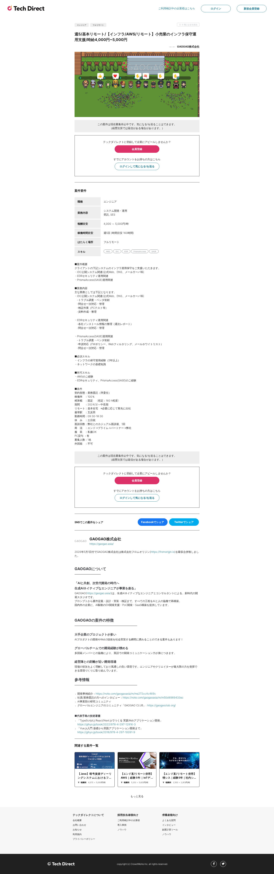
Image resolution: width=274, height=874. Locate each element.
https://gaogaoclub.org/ (161, 705)
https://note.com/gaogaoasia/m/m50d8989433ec (153, 697)
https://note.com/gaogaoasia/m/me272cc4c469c (126, 693)
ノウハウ (121, 829)
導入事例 (121, 825)
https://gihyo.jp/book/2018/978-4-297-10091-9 (106, 732)
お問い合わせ (79, 825)
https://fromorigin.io (162, 551)
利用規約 (77, 834)
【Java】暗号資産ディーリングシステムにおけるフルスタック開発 (94, 777)
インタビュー (169, 825)
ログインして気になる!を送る (137, 166)
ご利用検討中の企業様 (128, 820)
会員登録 (137, 149)
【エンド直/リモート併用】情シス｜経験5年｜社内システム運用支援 (179, 777)
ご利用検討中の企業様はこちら (176, 8)
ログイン (216, 8)
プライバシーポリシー (84, 838)
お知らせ (77, 829)
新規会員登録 (251, 8)
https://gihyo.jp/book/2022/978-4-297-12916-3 (106, 724)
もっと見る (137, 796)
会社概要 (77, 820)
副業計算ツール (170, 829)
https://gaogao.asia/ (101, 543)
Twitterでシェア (184, 522)
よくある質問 (169, 820)
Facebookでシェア (152, 522)
